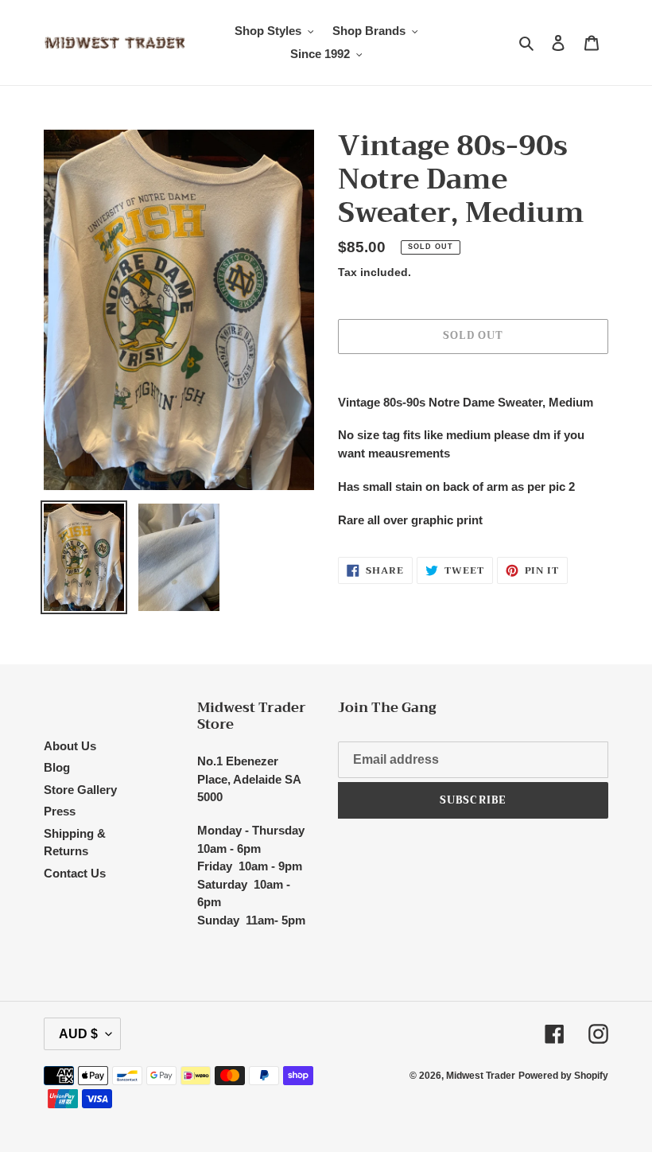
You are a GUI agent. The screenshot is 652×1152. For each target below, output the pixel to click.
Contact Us (75, 873)
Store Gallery (80, 789)
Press (60, 811)
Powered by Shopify (563, 1075)
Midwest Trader (480, 1075)
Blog (57, 767)
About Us (70, 746)
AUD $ (78, 1034)
